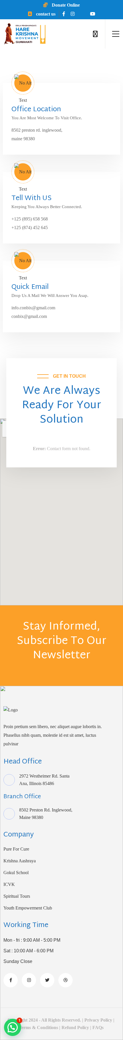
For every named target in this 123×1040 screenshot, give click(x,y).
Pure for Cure (16, 849)
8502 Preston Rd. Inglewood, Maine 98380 (45, 813)
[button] (12, 1027)
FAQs (98, 1027)
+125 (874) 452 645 (29, 227)
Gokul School (16, 872)
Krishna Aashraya (19, 860)
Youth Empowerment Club (27, 907)
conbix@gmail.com (29, 316)
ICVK (9, 884)
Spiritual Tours (16, 896)
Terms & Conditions (38, 1027)
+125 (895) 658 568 (29, 218)
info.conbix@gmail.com (33, 307)
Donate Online (65, 5)
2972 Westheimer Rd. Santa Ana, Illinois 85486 (44, 780)
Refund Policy (75, 1027)
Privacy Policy (97, 1020)
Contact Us (45, 13)
